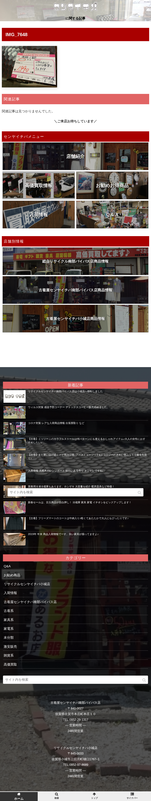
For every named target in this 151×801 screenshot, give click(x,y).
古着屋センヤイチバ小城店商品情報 (75, 319)
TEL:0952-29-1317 (75, 719)
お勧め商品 (12, 575)
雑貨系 (9, 655)
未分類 (9, 637)
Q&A (7, 566)
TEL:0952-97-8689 (75, 765)
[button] (144, 680)
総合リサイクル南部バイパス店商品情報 (75, 261)
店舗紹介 (75, 156)
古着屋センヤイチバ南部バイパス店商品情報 (75, 290)
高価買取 (10, 664)
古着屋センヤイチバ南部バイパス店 (30, 602)
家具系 (9, 620)
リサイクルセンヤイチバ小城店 (27, 584)
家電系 (9, 629)
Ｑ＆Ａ (112, 214)
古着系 (9, 611)
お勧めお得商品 (112, 185)
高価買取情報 (38, 185)
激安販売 (10, 646)
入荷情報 (38, 214)
